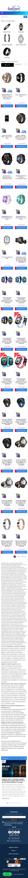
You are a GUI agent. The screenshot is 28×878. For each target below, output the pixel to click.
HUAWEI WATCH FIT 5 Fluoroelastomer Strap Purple (7, 218)
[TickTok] (15, 832)
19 (22, 556)
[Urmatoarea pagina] (25, 557)
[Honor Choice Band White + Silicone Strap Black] (7, 118)
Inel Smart (7, 57)
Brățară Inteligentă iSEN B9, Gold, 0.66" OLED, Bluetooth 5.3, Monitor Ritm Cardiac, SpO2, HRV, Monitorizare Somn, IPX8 (21, 543)
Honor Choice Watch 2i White (7, 258)
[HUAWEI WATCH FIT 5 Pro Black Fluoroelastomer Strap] (21, 159)
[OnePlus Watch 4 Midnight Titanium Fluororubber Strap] (7, 159)
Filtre (8, 65)
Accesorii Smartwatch (7, 44)
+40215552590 (14, 838)
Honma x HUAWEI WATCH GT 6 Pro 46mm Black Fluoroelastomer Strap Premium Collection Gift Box (21, 137)
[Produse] (2, 13)
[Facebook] (9, 832)
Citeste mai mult (5, 798)
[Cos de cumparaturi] (26, 13)
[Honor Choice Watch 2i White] (7, 240)
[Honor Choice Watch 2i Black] (21, 78)
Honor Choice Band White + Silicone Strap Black (7, 137)
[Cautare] (25, 17)
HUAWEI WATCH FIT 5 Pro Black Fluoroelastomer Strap (21, 177)
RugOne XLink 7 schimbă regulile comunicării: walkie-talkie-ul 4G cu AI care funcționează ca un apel (13, 780)
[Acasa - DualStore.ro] (14, 8)
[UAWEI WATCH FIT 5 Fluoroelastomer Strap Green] (21, 199)
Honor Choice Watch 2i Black (21, 95)
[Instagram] (18, 832)
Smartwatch (21, 32)
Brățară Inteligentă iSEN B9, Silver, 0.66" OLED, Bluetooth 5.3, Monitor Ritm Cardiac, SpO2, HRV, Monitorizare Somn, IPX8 (7, 543)
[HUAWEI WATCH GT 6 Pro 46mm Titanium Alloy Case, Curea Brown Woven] (7, 78)
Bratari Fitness (7, 32)
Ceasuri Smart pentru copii (21, 45)
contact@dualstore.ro (15, 841)
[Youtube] (12, 832)
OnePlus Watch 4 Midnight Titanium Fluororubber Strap (7, 177)
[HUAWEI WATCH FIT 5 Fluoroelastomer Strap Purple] (7, 199)
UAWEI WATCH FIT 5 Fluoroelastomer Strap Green (21, 218)
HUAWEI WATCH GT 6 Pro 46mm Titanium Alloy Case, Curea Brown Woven (7, 96)
